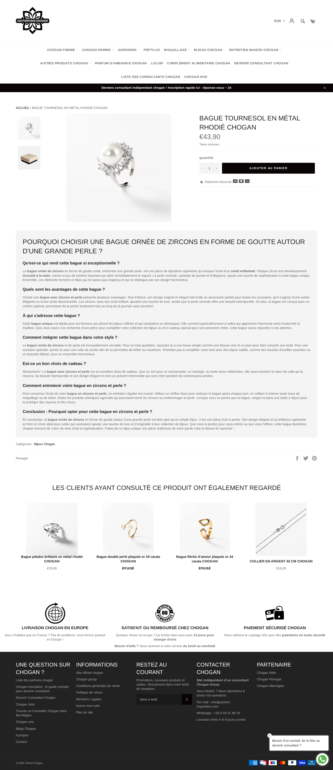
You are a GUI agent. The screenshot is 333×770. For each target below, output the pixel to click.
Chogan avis (195, 77)
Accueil (22, 108)
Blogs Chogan (26, 728)
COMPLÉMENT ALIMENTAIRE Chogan (198, 63)
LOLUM (157, 63)
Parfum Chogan (33, 763)
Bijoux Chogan (208, 50)
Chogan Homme (97, 50)
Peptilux (152, 50)
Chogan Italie (266, 672)
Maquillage (176, 50)
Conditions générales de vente (98, 686)
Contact (21, 742)
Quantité (206, 158)
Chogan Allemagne (270, 686)
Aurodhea (128, 50)
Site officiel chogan (89, 672)
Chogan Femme (61, 50)
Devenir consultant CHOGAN (261, 63)
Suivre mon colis (88, 706)
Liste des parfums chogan (34, 680)
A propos (22, 735)
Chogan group (86, 679)
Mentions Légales (88, 699)
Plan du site (84, 712)
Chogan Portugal (269, 679)
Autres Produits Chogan (64, 63)
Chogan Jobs (25, 704)
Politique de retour (89, 692)
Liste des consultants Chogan (150, 77)
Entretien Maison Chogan (254, 50)
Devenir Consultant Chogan (36, 697)
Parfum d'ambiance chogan (121, 63)
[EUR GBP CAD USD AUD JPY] (279, 22)
